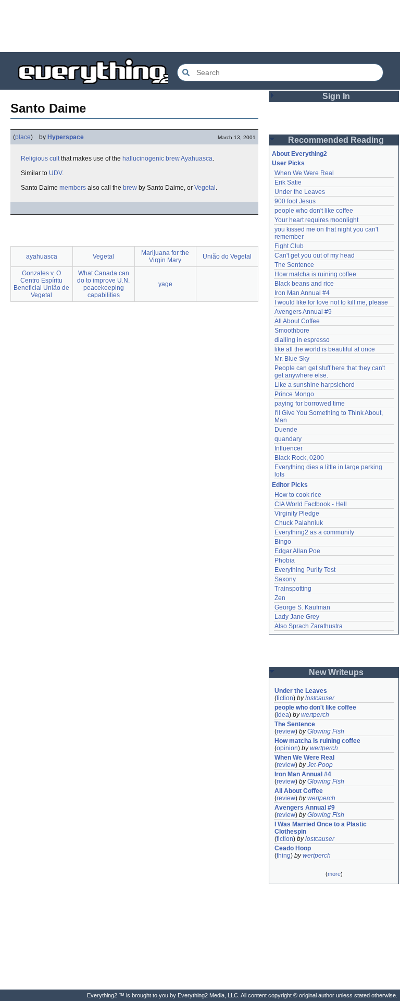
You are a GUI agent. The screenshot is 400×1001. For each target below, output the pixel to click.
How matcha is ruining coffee (315, 274)
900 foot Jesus (295, 201)
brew (173, 158)
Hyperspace (65, 137)
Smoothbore (291, 330)
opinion (287, 748)
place (23, 137)
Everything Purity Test (304, 569)
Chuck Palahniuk (298, 523)
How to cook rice (297, 494)
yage (165, 284)
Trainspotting (292, 588)
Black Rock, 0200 (299, 457)
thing (284, 855)
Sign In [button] (336, 96)
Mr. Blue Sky (291, 358)
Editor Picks (290, 485)
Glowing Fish (325, 731)
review (286, 731)
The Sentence (294, 264)
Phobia (284, 560)
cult (54, 158)
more (334, 874)
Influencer (288, 448)
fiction (285, 698)
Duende (285, 429)
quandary (288, 439)
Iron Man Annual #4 (302, 293)
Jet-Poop (320, 764)
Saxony (285, 579)
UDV (55, 173)
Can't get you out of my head (314, 255)
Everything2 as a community (314, 532)
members (72, 187)
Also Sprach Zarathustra (308, 626)
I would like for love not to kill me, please (331, 302)
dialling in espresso (302, 340)
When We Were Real (304, 173)
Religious (34, 158)
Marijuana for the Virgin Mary (165, 256)
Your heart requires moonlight (316, 220)
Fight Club (289, 246)
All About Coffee (297, 321)
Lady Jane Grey (296, 616)
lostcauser (319, 698)
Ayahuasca (197, 158)
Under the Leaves (299, 192)
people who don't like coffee (313, 210)
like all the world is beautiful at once (324, 349)
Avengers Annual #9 (303, 311)
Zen (279, 598)
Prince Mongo (294, 394)
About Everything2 (299, 153)
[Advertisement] (200, 26)
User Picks (288, 163)
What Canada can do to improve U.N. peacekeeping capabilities (103, 284)
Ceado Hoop (292, 848)
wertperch (315, 714)
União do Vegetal (227, 256)
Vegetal (205, 187)
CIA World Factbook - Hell (310, 504)
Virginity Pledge (296, 513)
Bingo (282, 541)
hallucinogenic (143, 158)
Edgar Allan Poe (297, 551)
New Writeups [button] (336, 672)
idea (283, 714)
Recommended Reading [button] (336, 140)
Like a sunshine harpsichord (314, 384)
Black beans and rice (304, 283)
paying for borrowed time (309, 403)
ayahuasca (41, 256)
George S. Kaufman (302, 607)
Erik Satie (288, 182)
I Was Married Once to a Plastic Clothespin (321, 828)
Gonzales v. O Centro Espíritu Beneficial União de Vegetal (41, 284)
